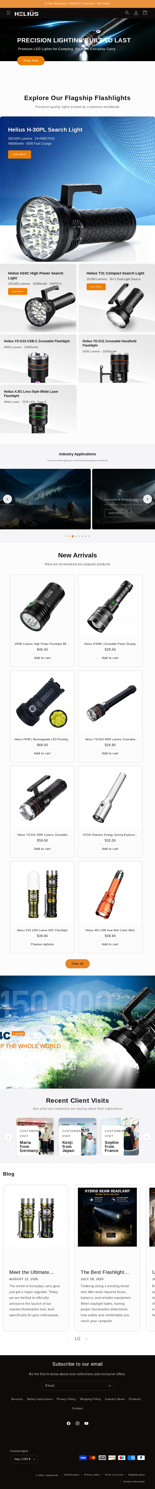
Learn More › (20, 154)
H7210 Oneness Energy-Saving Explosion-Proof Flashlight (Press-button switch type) (110, 835)
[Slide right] (86, 1338)
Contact (77, 1408)
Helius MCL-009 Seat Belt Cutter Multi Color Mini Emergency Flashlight (110, 930)
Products (135, 1399)
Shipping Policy (90, 1399)
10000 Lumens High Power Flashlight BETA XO (42, 644)
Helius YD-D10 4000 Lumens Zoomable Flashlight (110, 739)
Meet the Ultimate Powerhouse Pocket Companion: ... (31, 1272)
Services (17, 1399)
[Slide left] (68, 1338)
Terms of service (114, 1474)
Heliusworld (51, 1475)
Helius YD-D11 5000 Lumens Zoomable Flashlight (42, 835)
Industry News (115, 1399)
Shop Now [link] (31, 60)
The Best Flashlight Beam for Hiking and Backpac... (103, 1272)
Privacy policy (92, 1474)
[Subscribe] (109, 1386)
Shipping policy (136, 1474)
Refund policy (71, 1474)
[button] (8, 12)
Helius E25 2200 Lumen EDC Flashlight (42, 930)
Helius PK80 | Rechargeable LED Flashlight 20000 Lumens (42, 739)
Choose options (42, 944)
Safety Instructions (40, 1399)
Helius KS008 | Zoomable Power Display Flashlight (110, 644)
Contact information (134, 1481)
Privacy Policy (66, 1399)
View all (77, 963)
